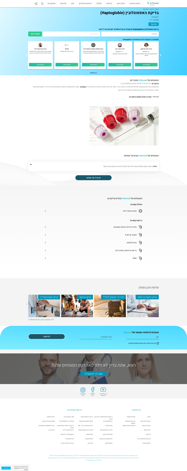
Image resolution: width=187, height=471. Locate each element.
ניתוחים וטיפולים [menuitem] (85, 3)
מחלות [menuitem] (99, 3)
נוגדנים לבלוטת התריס (67, 443)
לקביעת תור (146, 65)
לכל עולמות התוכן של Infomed (42, 319)
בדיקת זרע (52, 430)
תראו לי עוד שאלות (93, 177)
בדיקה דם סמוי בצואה (87, 417)
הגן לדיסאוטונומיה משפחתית (46, 426)
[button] (42, 3)
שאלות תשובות (131, 417)
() (145, 51)
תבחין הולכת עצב (107, 434)
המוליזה (83, 87)
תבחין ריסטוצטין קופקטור (86, 421)
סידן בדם (90, 443)
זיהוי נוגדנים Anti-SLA (106, 430)
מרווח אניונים (108, 426)
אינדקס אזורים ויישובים (129, 426)
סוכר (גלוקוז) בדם (69, 417)
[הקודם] (160, 55)
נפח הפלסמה (51, 417)
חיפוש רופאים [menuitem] (135, 3)
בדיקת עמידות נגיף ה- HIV (85, 426)
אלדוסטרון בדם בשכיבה (105, 439)
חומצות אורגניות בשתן (48, 421)
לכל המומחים (93, 72)
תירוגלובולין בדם (107, 421)
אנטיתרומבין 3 (89, 439)
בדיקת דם (155, 83)
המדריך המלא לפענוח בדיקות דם (140, 97)
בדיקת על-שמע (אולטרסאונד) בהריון (65, 427)
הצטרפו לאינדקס (145, 421)
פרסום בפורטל (146, 443)
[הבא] (26, 55)
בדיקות (152, 9)
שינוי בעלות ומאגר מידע (143, 439)
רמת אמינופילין (70, 439)
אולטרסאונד (89, 434)
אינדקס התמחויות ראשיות (130, 422)
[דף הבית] (152, 3)
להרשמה (46, 336)
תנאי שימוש (147, 430)
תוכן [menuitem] (72, 3)
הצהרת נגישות (146, 426)
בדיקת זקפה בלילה (68, 430)
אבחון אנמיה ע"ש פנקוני (67, 434)
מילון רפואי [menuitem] (121, 3)
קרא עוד (153, 24)
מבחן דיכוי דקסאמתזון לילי (66, 421)
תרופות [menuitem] (109, 3)
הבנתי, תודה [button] (6, 468)
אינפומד (157, 9)
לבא (26, 304)
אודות (148, 417)
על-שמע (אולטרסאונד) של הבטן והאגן (103, 418)
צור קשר (148, 434)
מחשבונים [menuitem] (52, 3)
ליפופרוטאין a (108, 443)
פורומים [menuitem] (63, 3)
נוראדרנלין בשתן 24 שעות (86, 430)
